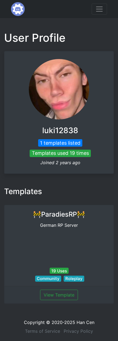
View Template (59, 295)
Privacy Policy (78, 331)
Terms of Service (42, 331)
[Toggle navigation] (99, 9)
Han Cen (85, 322)
